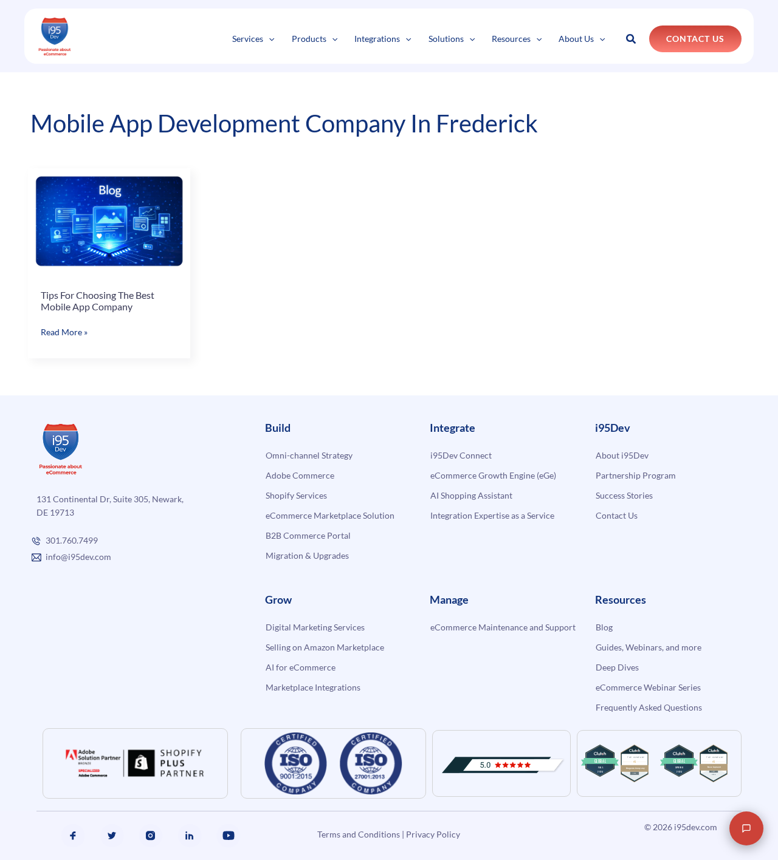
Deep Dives (617, 667)
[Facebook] (73, 836)
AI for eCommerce (301, 667)
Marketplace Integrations (313, 687)
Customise (98, 809)
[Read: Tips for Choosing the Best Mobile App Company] (109, 221)
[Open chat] (746, 828)
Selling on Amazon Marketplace (325, 647)
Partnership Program (636, 475)
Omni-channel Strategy (309, 455)
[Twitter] (112, 836)
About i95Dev (622, 455)
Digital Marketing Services (315, 627)
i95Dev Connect (461, 455)
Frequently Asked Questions (649, 707)
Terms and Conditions (358, 834)
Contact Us (617, 515)
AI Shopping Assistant (471, 495)
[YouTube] (228, 836)
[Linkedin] (189, 836)
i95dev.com (695, 827)
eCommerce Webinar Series (648, 687)
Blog (604, 627)
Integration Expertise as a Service (492, 515)
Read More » (64, 332)
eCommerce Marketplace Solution (330, 515)
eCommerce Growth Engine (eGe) (493, 475)
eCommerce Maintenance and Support (503, 627)
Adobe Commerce (300, 475)
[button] (268, 38)
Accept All (218, 809)
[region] (158, 774)
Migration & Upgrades (307, 555)
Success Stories (624, 495)
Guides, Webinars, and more (648, 647)
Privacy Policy (433, 834)
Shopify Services (296, 495)
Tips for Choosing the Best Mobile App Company (97, 301)
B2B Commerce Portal (308, 535)
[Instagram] (151, 836)
